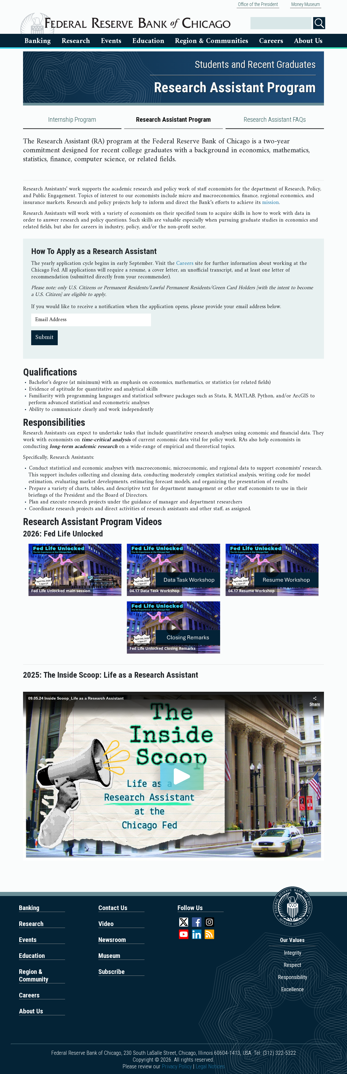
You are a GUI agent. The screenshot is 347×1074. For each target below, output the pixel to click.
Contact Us (112, 908)
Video (106, 924)
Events (111, 41)
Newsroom (112, 940)
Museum (109, 956)
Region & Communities (211, 41)
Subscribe (111, 972)
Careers (271, 41)
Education (148, 41)
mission (270, 202)
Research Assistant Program (173, 119)
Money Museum (305, 4)
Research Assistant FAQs (275, 119)
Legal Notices (210, 1066)
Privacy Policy (177, 1066)
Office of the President (258, 4)
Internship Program (72, 119)
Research (76, 41)
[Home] (137, 20)
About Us (308, 41)
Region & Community (34, 975)
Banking (37, 41)
